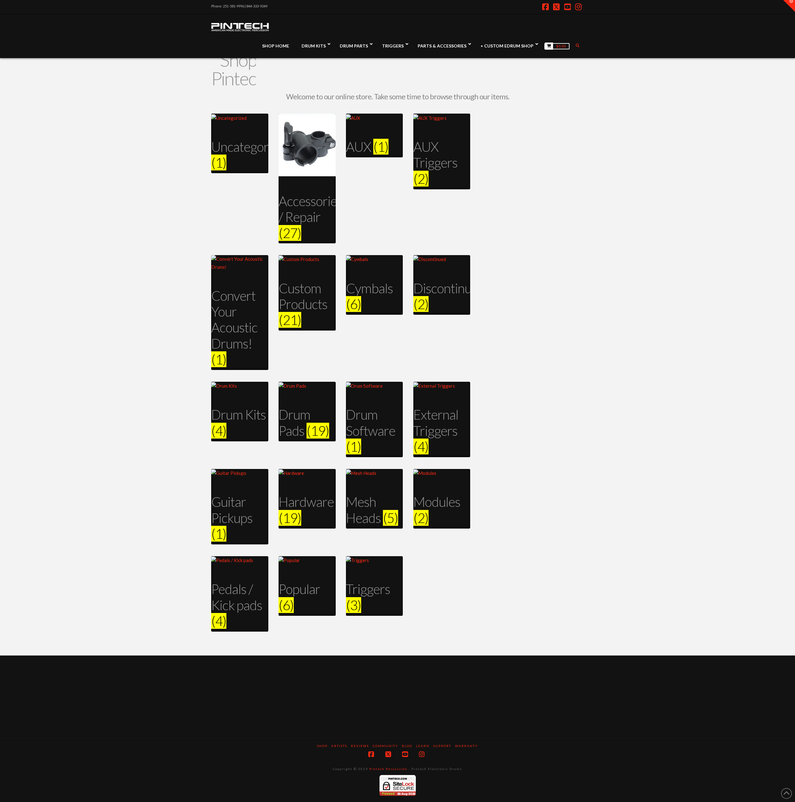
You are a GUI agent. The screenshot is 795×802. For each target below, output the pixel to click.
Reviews (360, 746)
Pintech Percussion (388, 769)
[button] (789, 6)
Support (442, 746)
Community (385, 746)
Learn (422, 746)
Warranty (466, 746)
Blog (407, 746)
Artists (339, 746)
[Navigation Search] (578, 45)
